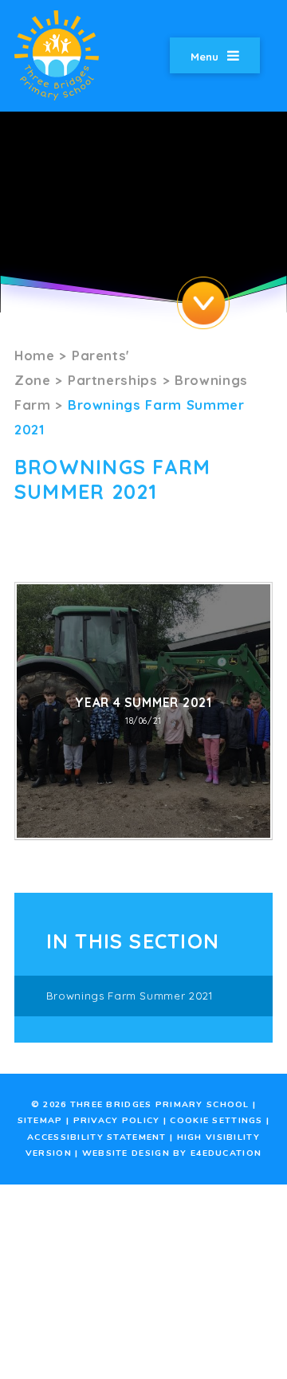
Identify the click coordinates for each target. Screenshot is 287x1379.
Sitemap (40, 1120)
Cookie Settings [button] (216, 1120)
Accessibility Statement (97, 1137)
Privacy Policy (116, 1120)
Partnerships (113, 379)
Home (34, 355)
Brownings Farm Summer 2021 (129, 995)
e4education (226, 1153)
